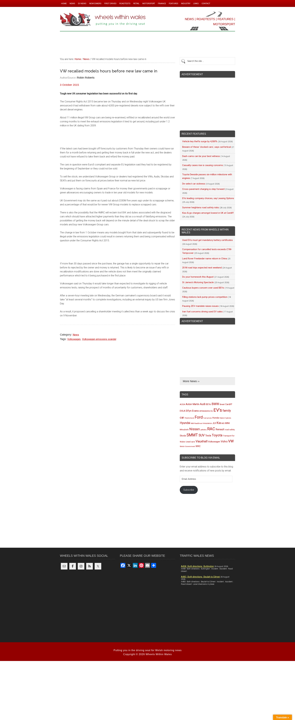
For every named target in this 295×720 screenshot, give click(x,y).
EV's (218, 410)
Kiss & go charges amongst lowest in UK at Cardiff (208, 213)
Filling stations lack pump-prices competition (204, 297)
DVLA (182, 411)
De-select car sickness (193, 183)
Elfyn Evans (192, 410)
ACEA (182, 404)
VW (231, 441)
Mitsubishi (184, 430)
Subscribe (188, 489)
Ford (199, 417)
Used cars (190, 441)
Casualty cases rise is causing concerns (202, 165)
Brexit (222, 404)
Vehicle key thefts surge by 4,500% (199, 141)
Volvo (224, 441)
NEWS (189, 19)
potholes (204, 430)
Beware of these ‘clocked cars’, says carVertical (206, 147)
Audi (202, 404)
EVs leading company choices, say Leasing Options (208, 198)
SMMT (192, 435)
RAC (211, 428)
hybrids (228, 418)
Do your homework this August (198, 276)
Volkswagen (74, 339)
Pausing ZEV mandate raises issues (200, 306)
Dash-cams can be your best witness (201, 156)
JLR (214, 423)
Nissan (194, 429)
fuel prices (207, 418)
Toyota (217, 435)
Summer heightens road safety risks (200, 207)
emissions (204, 410)
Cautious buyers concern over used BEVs (203, 287)
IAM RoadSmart (197, 423)
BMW (215, 404)
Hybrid (222, 418)
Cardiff (228, 404)
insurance (207, 423)
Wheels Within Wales (103, 19)
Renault (220, 429)
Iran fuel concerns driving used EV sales (202, 311)
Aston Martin (192, 404)
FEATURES (225, 19)
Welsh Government (187, 446)
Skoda (183, 435)
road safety (230, 430)
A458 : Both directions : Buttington (197, 566)
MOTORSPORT (224, 24)
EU (211, 411)
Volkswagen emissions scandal (99, 339)
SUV (202, 435)
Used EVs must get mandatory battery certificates (207, 240)
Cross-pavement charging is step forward (203, 189)
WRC (198, 446)
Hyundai (185, 423)
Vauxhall (201, 441)
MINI (227, 423)
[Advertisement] (147, 43)
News (76, 334)
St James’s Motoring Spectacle (198, 282)
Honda (215, 418)
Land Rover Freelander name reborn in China (204, 258)
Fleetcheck (189, 418)
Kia (218, 423)
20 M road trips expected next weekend (202, 267)
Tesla (208, 435)
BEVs (208, 404)
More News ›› (191, 381)
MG (222, 423)
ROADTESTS (206, 19)
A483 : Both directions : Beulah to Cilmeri (200, 577)
